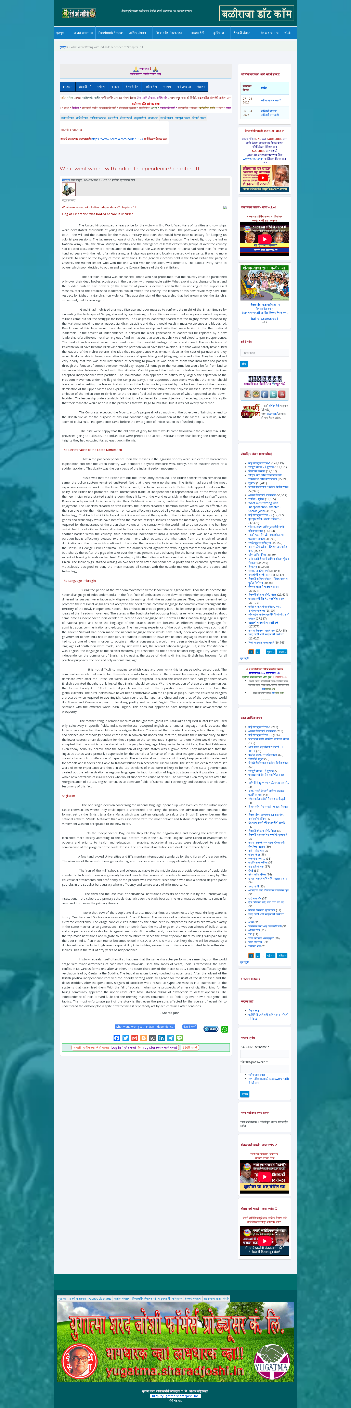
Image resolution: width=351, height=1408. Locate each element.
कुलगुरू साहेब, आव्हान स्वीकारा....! (265, 519)
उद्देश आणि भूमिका (257, 555)
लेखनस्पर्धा (126, 118)
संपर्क (226, 1298)
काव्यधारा (153, 118)
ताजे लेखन (82, 118)
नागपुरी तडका (182, 118)
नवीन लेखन (67, 118)
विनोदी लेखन (199, 118)
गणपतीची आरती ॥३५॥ (260, 574)
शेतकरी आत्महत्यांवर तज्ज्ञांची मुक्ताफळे (267, 834)
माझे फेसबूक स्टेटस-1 (259, 463)
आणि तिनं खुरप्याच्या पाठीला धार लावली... (268, 783)
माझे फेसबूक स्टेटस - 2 (260, 515)
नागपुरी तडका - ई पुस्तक (261, 467)
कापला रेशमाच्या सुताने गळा (261, 630)
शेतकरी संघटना (192, 1298)
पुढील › (270, 652)
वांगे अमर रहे (184, 87)
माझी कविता (151, 87)
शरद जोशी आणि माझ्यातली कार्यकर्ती (266, 634)
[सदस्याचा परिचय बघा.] (69, 189)
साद (250, 934)
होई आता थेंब (254, 898)
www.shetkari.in (253, 159)
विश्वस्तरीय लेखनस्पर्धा (169, 32)
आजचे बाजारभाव (83, 32)
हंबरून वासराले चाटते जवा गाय (263, 586)
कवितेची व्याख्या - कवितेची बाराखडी (270, 113)
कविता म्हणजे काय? (271, 100)
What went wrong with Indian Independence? (145, 1027)
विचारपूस (252, 567)
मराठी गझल (166, 118)
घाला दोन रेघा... (256, 942)
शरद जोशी (253, 886)
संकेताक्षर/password (254, 1062)
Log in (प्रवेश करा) (123, 1047)
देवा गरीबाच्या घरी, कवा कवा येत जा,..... (267, 902)
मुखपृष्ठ (60, 32)
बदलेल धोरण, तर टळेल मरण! (262, 755)
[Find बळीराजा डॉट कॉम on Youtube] (282, 394)
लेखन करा (253, 1010)
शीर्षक (264, 88)
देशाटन (201, 87)
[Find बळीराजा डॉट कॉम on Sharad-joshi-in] (248, 394)
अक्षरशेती (113, 118)
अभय (251, 922)
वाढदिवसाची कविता (258, 862)
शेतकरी (81, 87)
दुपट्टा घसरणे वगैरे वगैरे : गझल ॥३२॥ (267, 878)
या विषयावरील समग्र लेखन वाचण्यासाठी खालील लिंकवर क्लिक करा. (265, 308)
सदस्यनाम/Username (254, 1047)
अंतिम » (282, 652)
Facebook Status (111, 32)
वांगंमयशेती (274, 406)
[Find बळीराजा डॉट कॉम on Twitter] (273, 394)
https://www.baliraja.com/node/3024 (117, 139)
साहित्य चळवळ (98, 118)
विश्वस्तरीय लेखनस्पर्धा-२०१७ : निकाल (268, 807)
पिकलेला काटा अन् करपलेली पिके (265, 926)
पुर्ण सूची (244, 658)
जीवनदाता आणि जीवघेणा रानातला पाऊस (268, 739)
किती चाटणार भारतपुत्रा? (261, 642)
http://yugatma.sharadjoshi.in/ (175, 1396)
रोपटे (251, 870)
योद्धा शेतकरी (189, 1027)
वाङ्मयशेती (140, 118)
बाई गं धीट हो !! (256, 850)
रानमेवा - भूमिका (256, 499)
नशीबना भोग (254, 946)
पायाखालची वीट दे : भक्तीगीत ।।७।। (267, 598)
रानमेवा (167, 87)
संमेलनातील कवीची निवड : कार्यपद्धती (266, 799)
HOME (67, 87)
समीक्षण (101, 87)
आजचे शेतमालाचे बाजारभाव (262, 495)
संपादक (66, 180)
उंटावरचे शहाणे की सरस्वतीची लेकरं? (266, 822)
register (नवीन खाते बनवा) (160, 1047)
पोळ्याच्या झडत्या (256, 471)
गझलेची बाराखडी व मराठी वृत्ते (263, 622)
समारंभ (115, 87)
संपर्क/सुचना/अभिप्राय (259, 543)
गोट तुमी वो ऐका (256, 866)
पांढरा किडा (254, 854)
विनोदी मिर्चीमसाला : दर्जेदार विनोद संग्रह (268, 487)
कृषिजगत (177, 1298)
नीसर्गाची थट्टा (255, 759)
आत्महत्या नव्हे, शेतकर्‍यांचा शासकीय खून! (268, 890)
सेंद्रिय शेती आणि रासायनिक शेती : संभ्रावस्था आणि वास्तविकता (265, 477)
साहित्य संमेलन (122, 1298)
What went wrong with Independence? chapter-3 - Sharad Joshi (265, 507)
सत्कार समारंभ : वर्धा (258, 571)
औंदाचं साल (254, 930)
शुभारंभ (251, 483)
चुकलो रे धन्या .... (257, 858)
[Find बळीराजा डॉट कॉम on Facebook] (265, 394)
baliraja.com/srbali (264, 319)
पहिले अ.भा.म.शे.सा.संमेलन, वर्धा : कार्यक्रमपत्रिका (264, 608)
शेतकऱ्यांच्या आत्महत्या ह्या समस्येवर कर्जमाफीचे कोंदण (266, 817)
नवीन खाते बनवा (256, 1075)
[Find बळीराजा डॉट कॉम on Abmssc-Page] (256, 394)
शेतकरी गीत (132, 87)
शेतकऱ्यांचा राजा (270, 32)
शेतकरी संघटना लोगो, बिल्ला (262, 594)
